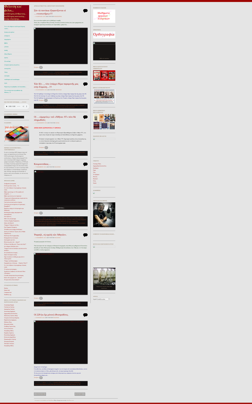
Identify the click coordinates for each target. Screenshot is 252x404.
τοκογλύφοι (53, 224)
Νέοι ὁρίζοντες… (8, 216)
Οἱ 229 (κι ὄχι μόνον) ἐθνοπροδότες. (51, 314)
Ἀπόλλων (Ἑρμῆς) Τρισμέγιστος (11, 221)
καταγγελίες (7, 68)
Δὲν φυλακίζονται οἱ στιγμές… (11, 252)
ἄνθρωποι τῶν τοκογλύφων (72, 217)
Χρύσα (94, 183)
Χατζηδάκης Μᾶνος (9, 330)
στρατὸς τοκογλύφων (57, 223)
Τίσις (94, 172)
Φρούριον (59, 89)
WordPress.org (7, 294)
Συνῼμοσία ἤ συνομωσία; (10, 183)
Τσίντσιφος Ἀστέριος (9, 343)
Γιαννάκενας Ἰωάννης (9, 307)
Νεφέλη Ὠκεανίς (41, 304)
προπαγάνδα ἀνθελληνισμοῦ (47, 223)
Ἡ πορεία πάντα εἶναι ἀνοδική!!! (11, 279)
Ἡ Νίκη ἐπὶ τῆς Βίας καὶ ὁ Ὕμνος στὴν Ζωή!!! (15, 244)
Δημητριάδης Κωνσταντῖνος (10, 313)
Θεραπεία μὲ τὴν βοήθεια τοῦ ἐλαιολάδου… (15, 86)
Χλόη (94, 181)
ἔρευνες (6, 57)
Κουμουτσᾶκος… (42, 164)
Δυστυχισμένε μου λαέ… (10, 240)
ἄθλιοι (77, 105)
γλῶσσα (6, 46)
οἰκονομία (6, 76)
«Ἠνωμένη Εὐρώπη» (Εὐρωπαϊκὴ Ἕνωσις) (66, 105)
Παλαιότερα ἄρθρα (40, 394)
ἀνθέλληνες (63, 217)
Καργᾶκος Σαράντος (9, 333)
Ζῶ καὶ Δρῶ (7, 61)
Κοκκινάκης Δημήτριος (9, 335)
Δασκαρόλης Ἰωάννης (9, 309)
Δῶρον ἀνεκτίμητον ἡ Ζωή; (10, 254)
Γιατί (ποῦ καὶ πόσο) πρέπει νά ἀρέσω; (13, 202)
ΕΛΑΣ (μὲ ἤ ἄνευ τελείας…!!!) (11, 185)
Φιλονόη (57, 167)
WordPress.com (70, 400)
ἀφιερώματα (7, 39)
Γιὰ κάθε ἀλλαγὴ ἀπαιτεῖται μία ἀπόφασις (14, 275)
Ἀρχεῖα (94, 299)
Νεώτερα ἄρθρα (80, 394)
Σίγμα (57, 122)
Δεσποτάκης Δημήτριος (9, 311)
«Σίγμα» (55, 152)
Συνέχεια (38, 67)
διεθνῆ (6, 50)
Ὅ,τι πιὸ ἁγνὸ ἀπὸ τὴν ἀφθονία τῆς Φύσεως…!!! (13, 91)
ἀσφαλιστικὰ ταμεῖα (54, 107)
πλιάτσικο (67, 107)
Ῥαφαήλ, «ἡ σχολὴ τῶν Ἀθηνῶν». (50, 234)
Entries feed (7, 290)
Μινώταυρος (58, 16)
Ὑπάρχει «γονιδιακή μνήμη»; (11, 261)
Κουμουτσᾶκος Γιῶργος (55, 221)
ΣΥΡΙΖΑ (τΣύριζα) (65, 74)
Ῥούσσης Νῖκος (57, 74)
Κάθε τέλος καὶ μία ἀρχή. (10, 218)
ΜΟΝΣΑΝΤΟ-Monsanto (66, 221)
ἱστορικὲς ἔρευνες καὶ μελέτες (11, 65)
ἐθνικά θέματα (8, 54)
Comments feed (7, 292)
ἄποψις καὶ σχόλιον (9, 32)
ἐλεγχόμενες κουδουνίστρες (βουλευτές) (50, 384)
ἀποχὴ (42, 219)
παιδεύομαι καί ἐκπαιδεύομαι (11, 79)
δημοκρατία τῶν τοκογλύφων (65, 219)
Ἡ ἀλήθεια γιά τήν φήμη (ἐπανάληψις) (13, 229)
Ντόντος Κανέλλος (8, 328)
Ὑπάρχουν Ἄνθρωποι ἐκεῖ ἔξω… (12, 225)
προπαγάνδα (72, 107)
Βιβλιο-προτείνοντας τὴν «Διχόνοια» (12, 196)
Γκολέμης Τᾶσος (97, 163)
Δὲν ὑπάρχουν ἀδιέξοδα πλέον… (11, 246)
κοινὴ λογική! (61, 107)
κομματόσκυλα (50, 74)
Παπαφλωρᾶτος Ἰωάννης (10, 339)
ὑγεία (5, 83)
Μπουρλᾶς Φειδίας (8, 324)
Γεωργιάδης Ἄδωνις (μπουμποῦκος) (51, 219)
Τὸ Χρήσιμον (96, 174)
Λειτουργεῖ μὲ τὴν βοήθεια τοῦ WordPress (44, 400)
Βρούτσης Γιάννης (68, 382)
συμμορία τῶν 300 (66, 223)
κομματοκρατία (43, 74)
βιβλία (6, 43)
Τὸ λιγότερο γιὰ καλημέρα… (11, 269)
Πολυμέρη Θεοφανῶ (9, 341)
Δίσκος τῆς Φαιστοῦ (9, 223)
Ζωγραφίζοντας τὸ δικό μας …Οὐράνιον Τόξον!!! (15, 263)
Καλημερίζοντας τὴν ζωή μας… (11, 238)
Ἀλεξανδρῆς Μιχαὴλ (9, 305)
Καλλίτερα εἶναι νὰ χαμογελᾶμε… (12, 235)
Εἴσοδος (6, 288)
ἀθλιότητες (59, 217)
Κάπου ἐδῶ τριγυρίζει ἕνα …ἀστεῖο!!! (13, 277)
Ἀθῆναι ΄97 (60, 152)
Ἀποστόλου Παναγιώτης (60, 72)
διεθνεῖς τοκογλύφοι (76, 219)
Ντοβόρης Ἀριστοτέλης (9, 326)
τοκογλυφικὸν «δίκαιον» (45, 224)
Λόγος (5, 72)
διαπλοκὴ (68, 72)
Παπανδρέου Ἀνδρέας (67, 384)
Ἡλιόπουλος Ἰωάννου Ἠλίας (11, 315)
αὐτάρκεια (7, 35)
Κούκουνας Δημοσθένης (10, 337)
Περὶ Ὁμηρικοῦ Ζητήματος (10, 227)
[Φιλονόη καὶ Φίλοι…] (16, 21)
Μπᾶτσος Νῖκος (8, 322)
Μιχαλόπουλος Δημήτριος (10, 320)
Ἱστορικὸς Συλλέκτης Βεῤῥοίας (11, 318)
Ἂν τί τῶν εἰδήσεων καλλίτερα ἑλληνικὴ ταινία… (14, 27)
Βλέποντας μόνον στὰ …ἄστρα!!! (12, 242)
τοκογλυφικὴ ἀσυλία (75, 223)
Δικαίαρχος (95, 168)
